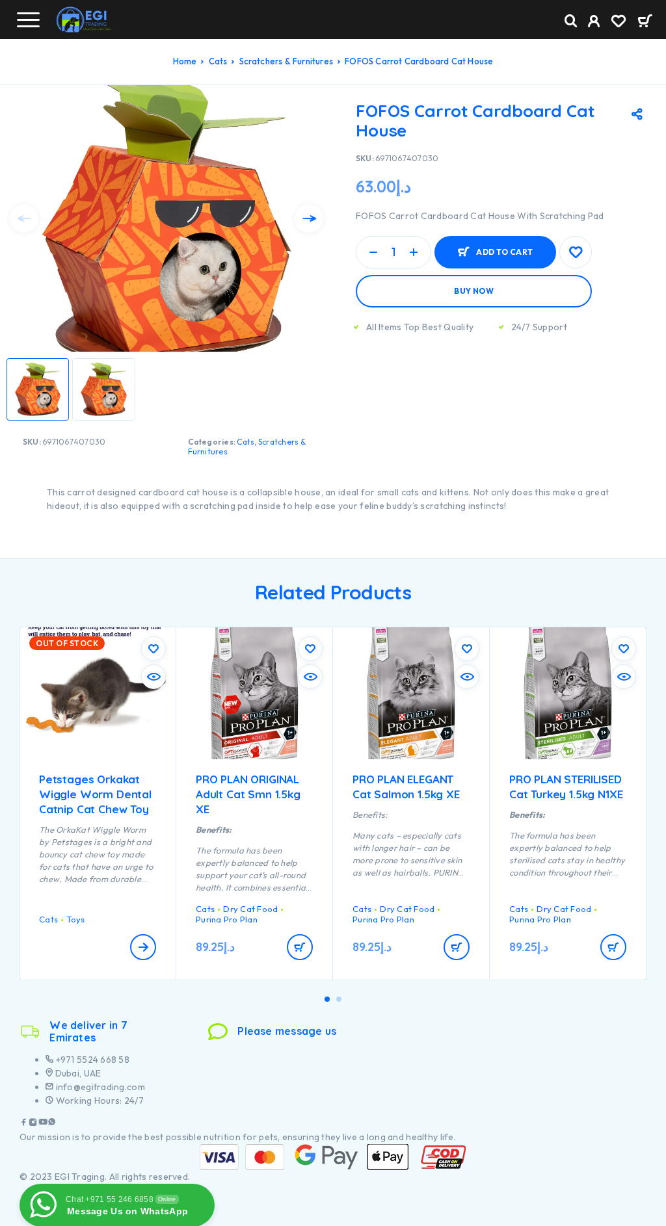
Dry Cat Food (250, 909)
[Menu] (28, 19)
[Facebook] (24, 1123)
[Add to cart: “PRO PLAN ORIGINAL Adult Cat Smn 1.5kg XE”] (300, 947)
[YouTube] (42, 1123)
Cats (218, 61)
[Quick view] (153, 676)
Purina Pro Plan (227, 919)
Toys (75, 919)
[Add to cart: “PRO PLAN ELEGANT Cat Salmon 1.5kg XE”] (457, 947)
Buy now (474, 291)
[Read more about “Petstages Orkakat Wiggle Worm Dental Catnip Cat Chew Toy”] (143, 947)
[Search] (571, 21)
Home (185, 61)
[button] (327, 999)
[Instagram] (33, 1123)
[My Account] (594, 22)
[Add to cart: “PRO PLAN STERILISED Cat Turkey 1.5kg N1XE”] (613, 947)
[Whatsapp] (52, 1123)
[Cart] (644, 22)
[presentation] (24, 218)
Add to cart (504, 252)
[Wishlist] (618, 22)
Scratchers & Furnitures (286, 61)
